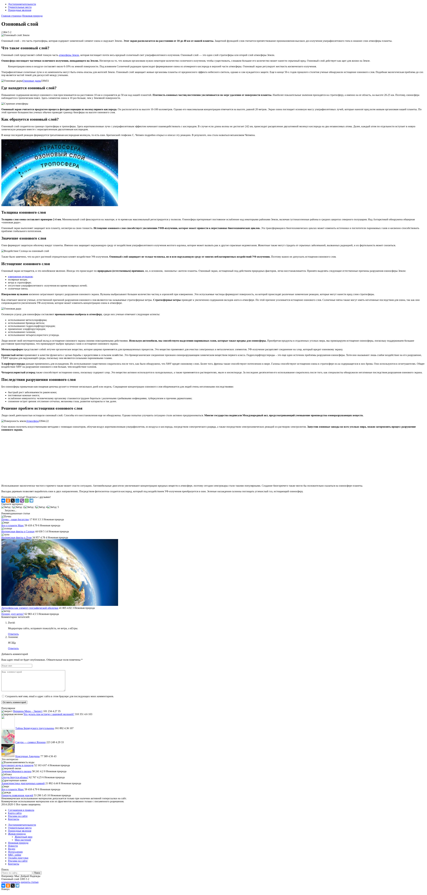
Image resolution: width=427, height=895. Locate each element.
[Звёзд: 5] (53, 507)
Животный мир (23, 836)
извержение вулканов (20, 276)
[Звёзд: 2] (18, 507)
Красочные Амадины (27, 756)
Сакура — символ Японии (30, 742)
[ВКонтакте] (3, 501)
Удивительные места (20, 7)
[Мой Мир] (17, 501)
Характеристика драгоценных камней (23, 783)
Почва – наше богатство (15, 519)
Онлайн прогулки (18, 857)
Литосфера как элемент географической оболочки (29, 608)
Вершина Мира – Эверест (28, 711)
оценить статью (30, 882)
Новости (13, 845)
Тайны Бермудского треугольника (34, 728)
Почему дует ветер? (12, 614)
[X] (13, 501)
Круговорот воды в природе (17, 765)
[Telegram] (31, 501)
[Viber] (22, 501)
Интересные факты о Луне (16, 537)
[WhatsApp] (27, 501)
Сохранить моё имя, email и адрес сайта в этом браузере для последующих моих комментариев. (59, 696)
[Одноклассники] (8, 501)
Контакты (13, 819)
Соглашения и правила (21, 810)
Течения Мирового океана (16, 771)
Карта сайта (15, 813)
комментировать (10, 882)
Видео (11, 848)
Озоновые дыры (32, 80)
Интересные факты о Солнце (18, 531)
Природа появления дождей (17, 795)
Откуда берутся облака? (14, 777)
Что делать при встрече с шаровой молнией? (48, 714)
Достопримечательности (22, 4)
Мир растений (23, 839)
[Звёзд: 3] (30, 507)
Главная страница (11, 15)
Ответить (13, 634)
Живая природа (17, 833)
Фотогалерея (15, 851)
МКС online (14, 854)
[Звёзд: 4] (41, 507)
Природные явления (19, 10)
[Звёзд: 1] (7, 507)
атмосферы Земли (69, 55)
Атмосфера (32, 421)
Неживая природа (32, 15)
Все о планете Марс (12, 525)
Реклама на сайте (18, 816)
